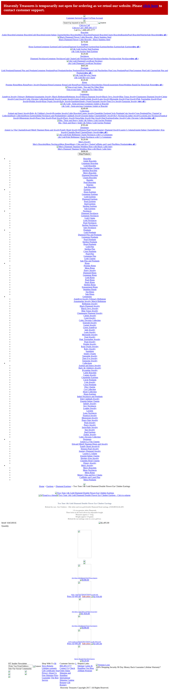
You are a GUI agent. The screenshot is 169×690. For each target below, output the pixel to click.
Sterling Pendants (73, 70)
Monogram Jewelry (28, 118)
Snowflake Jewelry (83, 118)
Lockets (143, 116)
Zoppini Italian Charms (53, 35)
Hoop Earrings (35, 47)
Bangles (124, 35)
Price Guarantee (50, 676)
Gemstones (84, 94)
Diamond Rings (46, 85)
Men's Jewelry (85, 142)
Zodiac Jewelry (119, 118)
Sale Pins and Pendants (89, 261)
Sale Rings (150, 85)
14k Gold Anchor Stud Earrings (84, 51)
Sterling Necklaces (110, 58)
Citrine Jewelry (89, 315)
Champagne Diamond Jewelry (148, 97)
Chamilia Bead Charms (77, 132)
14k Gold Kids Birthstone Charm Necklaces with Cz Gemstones (84, 137)
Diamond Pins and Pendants (25, 70)
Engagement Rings (116, 85)
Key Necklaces (120, 116)
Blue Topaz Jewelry (127, 97)
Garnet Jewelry (67, 99)
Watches (143, 35)
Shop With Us (48, 663)
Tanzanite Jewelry (99, 101)
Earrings (84, 44)
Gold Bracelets (38, 35)
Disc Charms (153, 113)
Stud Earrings (101, 47)
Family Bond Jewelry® (70, 130)
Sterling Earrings (114, 47)
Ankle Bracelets (8, 35)
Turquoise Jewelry (130, 101)
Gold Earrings (63, 47)
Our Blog (90, 668)
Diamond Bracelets (99, 35)
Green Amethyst (81, 99)
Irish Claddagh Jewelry (71, 116)
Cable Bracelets (74, 113)
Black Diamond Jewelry (92, 97)
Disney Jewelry (93, 132)
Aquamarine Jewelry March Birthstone (50, 97)
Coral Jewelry (20, 99)
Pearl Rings (81, 85)
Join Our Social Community (20, 669)
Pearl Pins (129, 70)
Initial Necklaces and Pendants (49, 116)
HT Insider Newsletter (17, 663)
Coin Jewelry (129, 113)
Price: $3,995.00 (84, 643)
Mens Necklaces (53, 144)
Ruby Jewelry (65, 101)
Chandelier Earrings (102, 113)
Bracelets (84, 32)
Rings (84, 82)
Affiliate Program (85, 671)
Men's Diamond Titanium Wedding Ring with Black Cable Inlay (84, 149)
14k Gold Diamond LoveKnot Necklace (84, 63)
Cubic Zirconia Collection (36, 99)
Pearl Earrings (90, 47)
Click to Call (84, 25)
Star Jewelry (96, 118)
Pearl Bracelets (134, 35)
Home (41, 486)
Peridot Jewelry (35, 101)
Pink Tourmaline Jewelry (147, 99)
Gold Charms (151, 70)
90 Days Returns (49, 664)
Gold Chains (70, 58)
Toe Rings (141, 85)
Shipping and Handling (65, 674)
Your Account (97, 18)
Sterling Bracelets (70, 35)
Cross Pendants (118, 70)
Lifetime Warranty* (152, 667)
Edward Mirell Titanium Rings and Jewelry (42, 130)
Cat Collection (90, 389)
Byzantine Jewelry (60, 113)
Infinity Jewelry (107, 116)
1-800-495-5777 (68, 664)
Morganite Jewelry (117, 99)
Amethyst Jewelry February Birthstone (18, 97)
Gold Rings (72, 85)
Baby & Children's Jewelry (41, 113)
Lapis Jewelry (104, 99)
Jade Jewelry (93, 99)
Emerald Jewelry (54, 99)
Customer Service (73, 18)
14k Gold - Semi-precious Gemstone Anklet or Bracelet (84, 106)
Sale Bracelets (153, 35)
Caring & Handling (85, 667)
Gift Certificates (48, 671)
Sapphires (75, 101)
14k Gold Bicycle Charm (84, 78)
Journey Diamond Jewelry (109, 130)
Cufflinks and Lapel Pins (105, 144)
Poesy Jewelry (34, 85)
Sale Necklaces (124, 58)
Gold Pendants (7, 70)
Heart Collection (17, 116)
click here (150, 6)
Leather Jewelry (133, 116)
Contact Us (86, 18)
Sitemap (81, 666)
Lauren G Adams (127, 130)
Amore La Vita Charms (14, 130)
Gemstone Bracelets (23, 35)
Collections (84, 111)
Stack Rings (91, 85)
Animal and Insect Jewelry (19, 113)
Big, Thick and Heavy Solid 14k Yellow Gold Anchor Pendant (84, 123)
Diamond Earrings (76, 47)
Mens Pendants (121, 144)
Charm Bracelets (114, 35)
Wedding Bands (130, 85)
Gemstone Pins (139, 70)
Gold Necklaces (82, 58)
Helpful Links (83, 663)
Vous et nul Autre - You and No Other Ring (84, 89)
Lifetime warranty (49, 668)
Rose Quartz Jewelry (51, 101)
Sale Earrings (126, 47)
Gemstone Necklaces (56, 58)
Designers (84, 127)
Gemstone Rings (60, 85)
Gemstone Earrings (49, 47)
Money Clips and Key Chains (82, 144)
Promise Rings (12, 85)
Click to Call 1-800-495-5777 (84, 28)
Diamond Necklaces (38, 58)
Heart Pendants (86, 70)
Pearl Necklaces (95, 58)
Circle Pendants (117, 113)
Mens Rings (23, 85)
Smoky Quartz (85, 101)
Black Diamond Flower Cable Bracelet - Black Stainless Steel (84, 39)
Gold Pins (97, 70)
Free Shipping (48, 675)
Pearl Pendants (59, 70)
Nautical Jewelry (90, 415)
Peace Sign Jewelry (44, 118)
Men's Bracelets (84, 35)
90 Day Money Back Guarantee (130, 667)
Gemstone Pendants (45, 70)
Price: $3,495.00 (82, 596)
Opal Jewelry (131, 99)
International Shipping (65, 679)
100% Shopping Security (106, 667)
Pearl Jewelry (57, 118)
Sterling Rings (102, 85)
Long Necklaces (153, 116)
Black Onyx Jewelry (110, 97)
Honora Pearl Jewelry (89, 130)
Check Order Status (67, 669)
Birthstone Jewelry (74, 97)
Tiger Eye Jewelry (114, 101)
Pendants (84, 68)
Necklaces (84, 56)
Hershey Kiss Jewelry (90, 458)
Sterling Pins (106, 70)
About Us (53, 673)
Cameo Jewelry (87, 113)
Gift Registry (65, 683)
